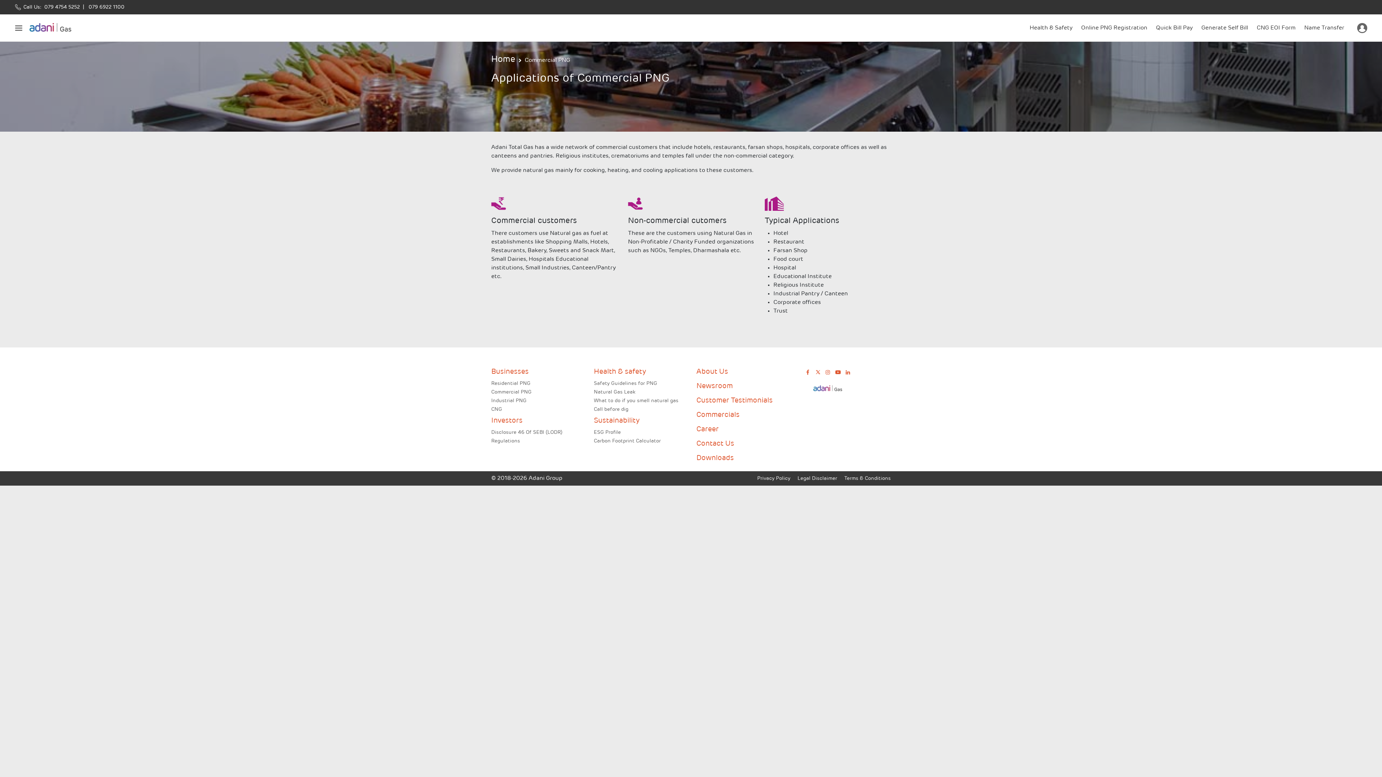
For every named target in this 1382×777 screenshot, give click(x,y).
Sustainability (617, 420)
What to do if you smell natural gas (636, 401)
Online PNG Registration (1114, 28)
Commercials (718, 415)
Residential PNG (510, 383)
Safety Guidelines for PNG (625, 383)
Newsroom (714, 386)
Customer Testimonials (734, 400)
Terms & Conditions (867, 478)
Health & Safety (1051, 28)
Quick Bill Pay (1174, 28)
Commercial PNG (547, 60)
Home (503, 59)
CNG (496, 409)
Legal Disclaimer (817, 478)
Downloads (715, 458)
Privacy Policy (773, 478)
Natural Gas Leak (614, 392)
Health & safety (620, 372)
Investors (507, 420)
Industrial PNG (509, 401)
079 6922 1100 (105, 7)
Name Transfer (1324, 28)
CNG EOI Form (1276, 28)
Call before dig (611, 409)
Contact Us (715, 443)
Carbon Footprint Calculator (627, 441)
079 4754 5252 (60, 7)
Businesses (510, 372)
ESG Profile (607, 432)
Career (707, 429)
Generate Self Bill (1224, 28)
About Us (712, 372)
